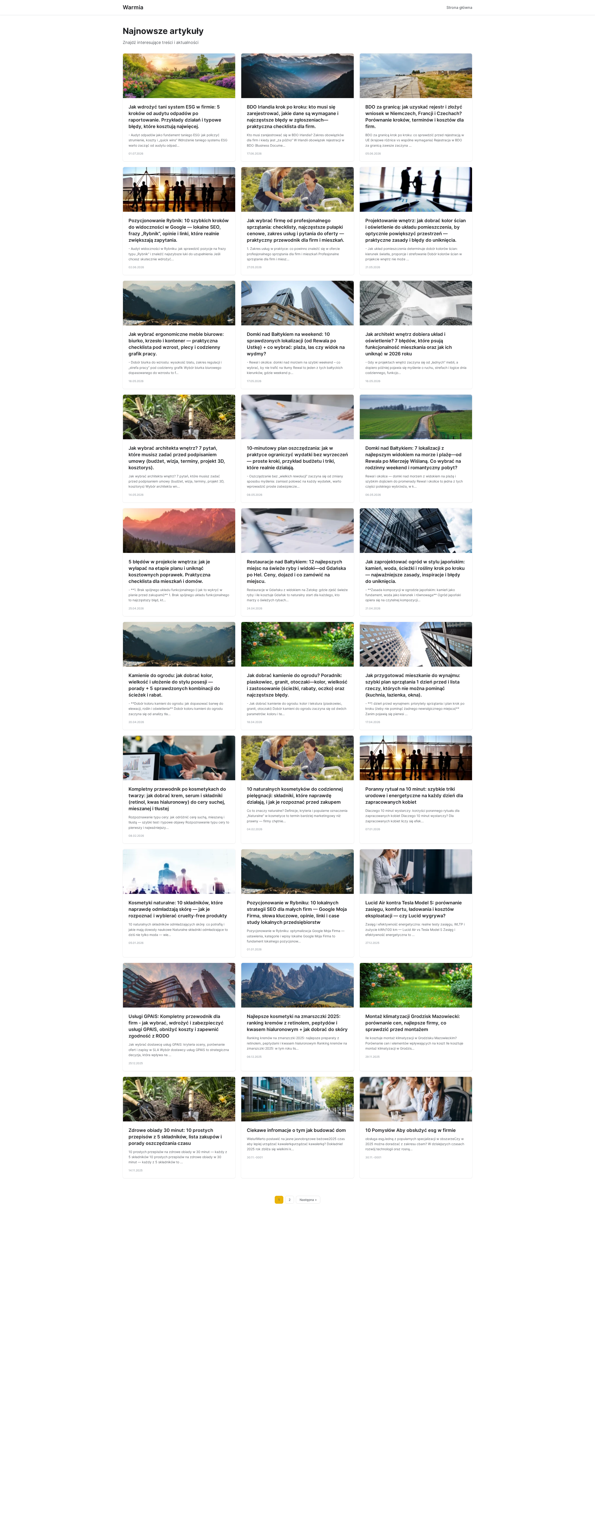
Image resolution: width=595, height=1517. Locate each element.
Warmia (133, 7)
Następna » (308, 1200)
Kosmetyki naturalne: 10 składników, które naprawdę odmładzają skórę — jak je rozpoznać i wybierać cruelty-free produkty (178, 909)
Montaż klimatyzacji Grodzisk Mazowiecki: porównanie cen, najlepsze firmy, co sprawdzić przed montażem (412, 1023)
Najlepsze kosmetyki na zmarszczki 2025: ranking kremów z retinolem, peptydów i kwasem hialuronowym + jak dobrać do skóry (297, 1023)
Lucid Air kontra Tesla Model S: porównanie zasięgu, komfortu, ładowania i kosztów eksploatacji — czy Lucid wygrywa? (413, 909)
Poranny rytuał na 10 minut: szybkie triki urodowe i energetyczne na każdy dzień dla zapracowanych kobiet (414, 795)
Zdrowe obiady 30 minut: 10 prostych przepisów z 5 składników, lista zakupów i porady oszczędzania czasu (175, 1136)
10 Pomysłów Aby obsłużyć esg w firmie (410, 1130)
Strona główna (459, 7)
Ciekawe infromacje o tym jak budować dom (296, 1130)
